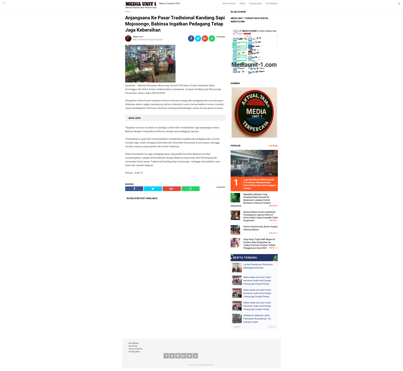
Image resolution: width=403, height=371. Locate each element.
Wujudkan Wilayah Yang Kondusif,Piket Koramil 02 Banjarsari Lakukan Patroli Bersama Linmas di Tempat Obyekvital (251, 200)
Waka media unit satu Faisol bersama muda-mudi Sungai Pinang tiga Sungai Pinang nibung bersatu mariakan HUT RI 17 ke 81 (259, 280)
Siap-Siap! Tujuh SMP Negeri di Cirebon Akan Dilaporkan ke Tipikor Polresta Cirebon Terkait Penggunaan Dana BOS (259, 243)
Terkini (242, 3)
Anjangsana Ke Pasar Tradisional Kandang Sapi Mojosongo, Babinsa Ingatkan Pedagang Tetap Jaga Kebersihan (175, 24)
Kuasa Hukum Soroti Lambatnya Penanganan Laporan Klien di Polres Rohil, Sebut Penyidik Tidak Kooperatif (260, 216)
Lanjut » (272, 327)
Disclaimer (133, 346)
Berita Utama (229, 3)
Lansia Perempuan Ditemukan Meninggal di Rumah (258, 266)
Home (127, 12)
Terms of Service (135, 349)
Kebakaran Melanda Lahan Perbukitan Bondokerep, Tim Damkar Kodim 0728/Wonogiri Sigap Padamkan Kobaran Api (259, 318)
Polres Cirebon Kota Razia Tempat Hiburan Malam (260, 228)
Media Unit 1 (209, 365)
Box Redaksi (272, 3)
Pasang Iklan (255, 3)
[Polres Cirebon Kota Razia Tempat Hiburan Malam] (235, 229)
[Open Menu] (4, 3)
